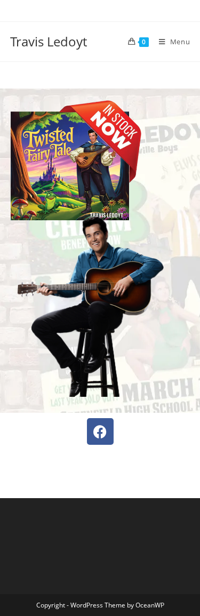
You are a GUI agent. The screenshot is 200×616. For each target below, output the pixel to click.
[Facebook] (100, 431)
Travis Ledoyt (48, 41)
